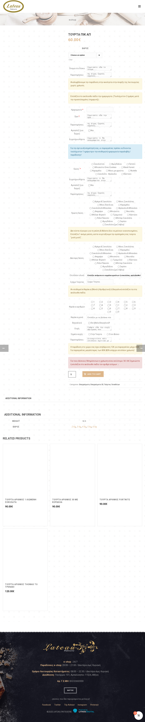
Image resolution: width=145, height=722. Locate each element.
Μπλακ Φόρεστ (98, 215)
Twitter (57, 705)
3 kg (79, 426)
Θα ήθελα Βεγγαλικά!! (100, 323)
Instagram (82, 705)
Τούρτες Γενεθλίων (112, 385)
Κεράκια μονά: (77, 317)
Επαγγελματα (84, 385)
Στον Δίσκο (114, 334)
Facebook (46, 705)
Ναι (92, 130)
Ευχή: (77, 328)
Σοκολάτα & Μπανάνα (101, 208)
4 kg (84, 426)
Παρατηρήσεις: (77, 75)
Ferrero (131, 164)
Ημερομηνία (77, 110)
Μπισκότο (114, 211)
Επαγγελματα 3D (96, 385)
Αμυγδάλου (116, 164)
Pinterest (94, 705)
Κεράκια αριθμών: (77, 307)
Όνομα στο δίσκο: (77, 68)
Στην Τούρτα (96, 334)
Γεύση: (77, 169)
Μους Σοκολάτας (126, 201)
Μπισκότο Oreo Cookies (105, 167)
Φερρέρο (98, 211)
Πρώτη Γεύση (77, 213)
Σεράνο (123, 221)
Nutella (133, 171)
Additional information (18, 398)
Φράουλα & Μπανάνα (127, 208)
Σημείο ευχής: (77, 334)
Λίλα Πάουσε (103, 218)
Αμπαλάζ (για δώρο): (77, 132)
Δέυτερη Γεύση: (77, 258)
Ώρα (77, 116)
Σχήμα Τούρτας (77, 282)
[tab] (18, 398)
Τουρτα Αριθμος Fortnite (115, 499)
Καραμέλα (124, 205)
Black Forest (128, 167)
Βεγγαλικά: (77, 323)
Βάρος (85, 48)
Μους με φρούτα (115, 171)
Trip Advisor (69, 705)
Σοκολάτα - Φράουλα (107, 174)
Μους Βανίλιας (106, 205)
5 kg (89, 426)
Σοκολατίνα (98, 164)
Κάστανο (127, 174)
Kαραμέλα (96, 171)
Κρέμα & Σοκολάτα (102, 201)
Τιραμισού (117, 215)
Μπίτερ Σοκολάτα (123, 218)
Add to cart (94, 374)
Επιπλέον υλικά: (77, 275)
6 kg (95, 426)
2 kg (74, 426)
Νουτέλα (130, 211)
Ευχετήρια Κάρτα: (77, 139)
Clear (70, 60)
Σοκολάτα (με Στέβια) (114, 224)
